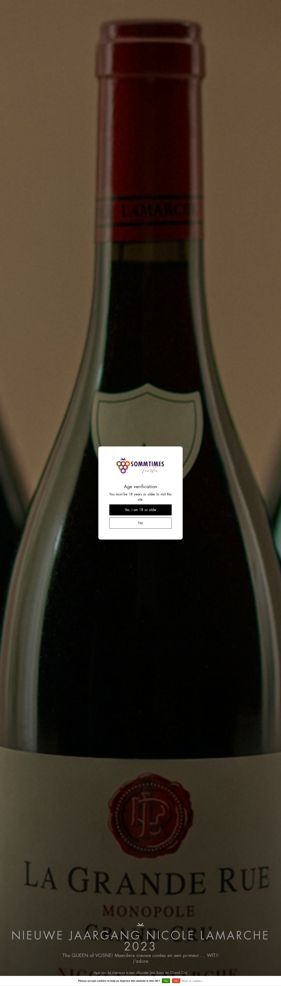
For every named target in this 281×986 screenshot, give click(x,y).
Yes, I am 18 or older (141, 510)
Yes (166, 981)
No (176, 981)
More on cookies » (192, 981)
